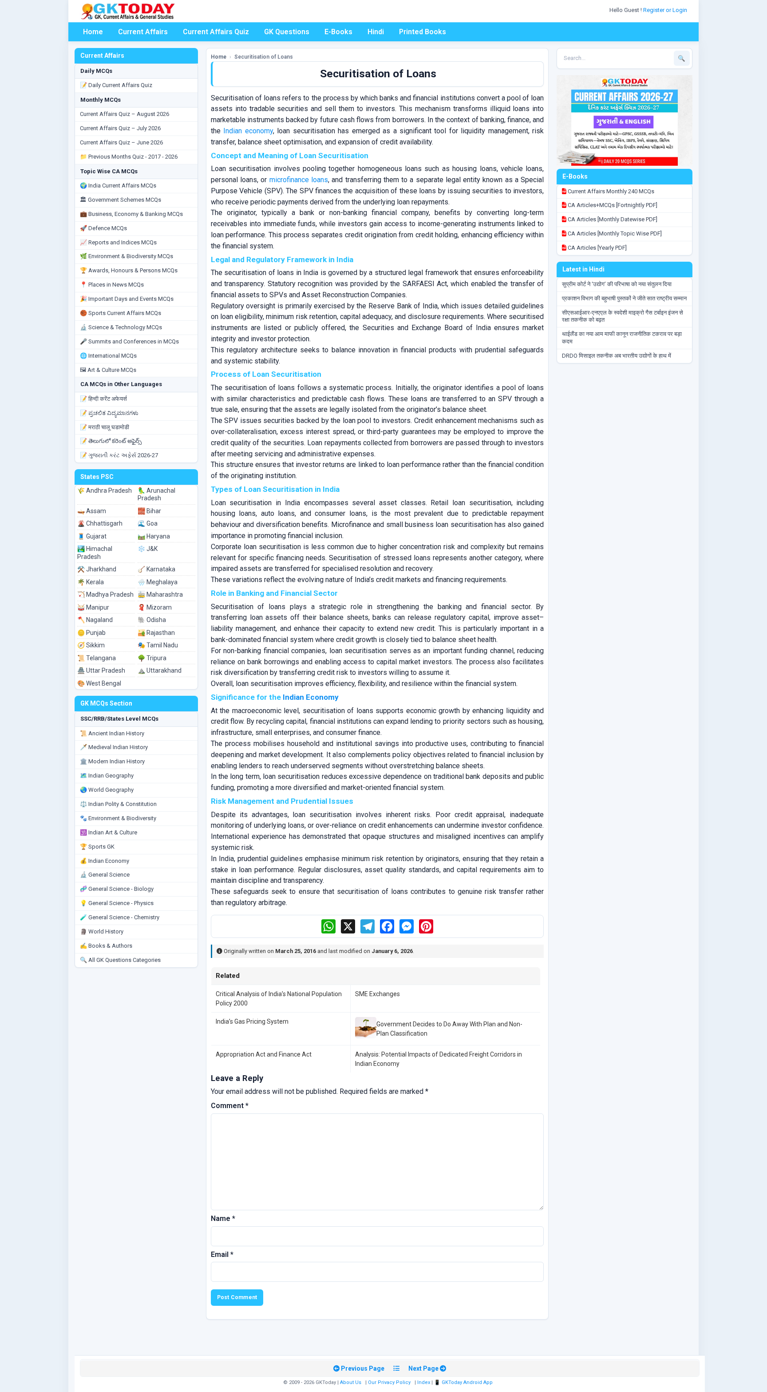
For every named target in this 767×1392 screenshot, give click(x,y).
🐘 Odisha (152, 619)
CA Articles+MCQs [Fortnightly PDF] (611, 205)
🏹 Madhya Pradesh (105, 594)
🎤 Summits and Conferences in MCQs (129, 341)
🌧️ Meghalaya (158, 582)
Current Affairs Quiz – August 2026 (124, 114)
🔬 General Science (105, 874)
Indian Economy (311, 697)
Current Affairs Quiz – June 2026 (121, 142)
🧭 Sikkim (91, 645)
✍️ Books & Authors (106, 945)
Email (222, 1254)
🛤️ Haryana (154, 536)
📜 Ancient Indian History (112, 733)
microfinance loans (298, 179)
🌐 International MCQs (108, 355)
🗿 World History (101, 931)
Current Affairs (143, 32)
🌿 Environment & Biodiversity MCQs (126, 256)
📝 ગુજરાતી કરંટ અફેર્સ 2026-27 (119, 455)
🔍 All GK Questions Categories (120, 960)
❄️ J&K (148, 548)
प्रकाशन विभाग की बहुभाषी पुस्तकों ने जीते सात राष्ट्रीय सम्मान (624, 298)
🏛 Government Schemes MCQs (120, 199)
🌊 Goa (148, 523)
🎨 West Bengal (99, 683)
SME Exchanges (377, 993)
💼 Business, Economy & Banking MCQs (131, 214)
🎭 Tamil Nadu (158, 645)
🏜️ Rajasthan (156, 632)
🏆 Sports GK (97, 846)
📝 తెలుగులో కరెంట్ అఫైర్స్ (111, 441)
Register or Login (665, 10)
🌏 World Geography (107, 789)
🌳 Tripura (152, 658)
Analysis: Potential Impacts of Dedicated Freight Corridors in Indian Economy (438, 1059)
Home (93, 32)
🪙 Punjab (91, 632)
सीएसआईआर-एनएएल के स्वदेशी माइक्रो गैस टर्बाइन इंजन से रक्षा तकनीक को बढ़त (622, 316)
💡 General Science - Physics (117, 903)
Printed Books (422, 32)
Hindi (376, 32)
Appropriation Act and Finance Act (264, 1054)
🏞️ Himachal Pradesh (94, 552)
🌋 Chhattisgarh (100, 523)
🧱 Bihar (149, 511)
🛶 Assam (91, 511)
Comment (230, 1105)
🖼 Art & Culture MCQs (108, 370)
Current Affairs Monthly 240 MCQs (610, 191)
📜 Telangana (96, 658)
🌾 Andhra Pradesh (104, 490)
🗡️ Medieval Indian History (114, 747)
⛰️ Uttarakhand (160, 670)
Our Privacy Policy (389, 1382)
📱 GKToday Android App (464, 1382)
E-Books (338, 32)
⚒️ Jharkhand (96, 569)
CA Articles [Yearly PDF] (596, 247)
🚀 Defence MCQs (103, 228)
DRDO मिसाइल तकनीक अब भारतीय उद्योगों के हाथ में (616, 355)
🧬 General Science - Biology (117, 888)
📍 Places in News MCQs (112, 284)
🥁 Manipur (93, 607)
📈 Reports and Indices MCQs (118, 242)
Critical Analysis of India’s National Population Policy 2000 (279, 998)
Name (223, 1218)
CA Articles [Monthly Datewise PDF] (611, 219)
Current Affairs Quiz (216, 32)
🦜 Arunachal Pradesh (156, 494)
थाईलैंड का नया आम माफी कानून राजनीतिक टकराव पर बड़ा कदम (622, 338)
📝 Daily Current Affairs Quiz (116, 85)
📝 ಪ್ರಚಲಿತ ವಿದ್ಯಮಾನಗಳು (109, 413)
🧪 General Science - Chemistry (119, 917)
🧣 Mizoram (155, 607)
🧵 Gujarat (92, 536)
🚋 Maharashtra (160, 594)
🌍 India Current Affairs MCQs (118, 185)
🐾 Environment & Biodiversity (118, 818)
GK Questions (286, 32)
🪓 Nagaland (95, 619)
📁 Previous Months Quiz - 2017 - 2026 (129, 156)
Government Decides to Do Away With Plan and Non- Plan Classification (449, 1029)
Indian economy (248, 131)
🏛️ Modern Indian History (112, 761)
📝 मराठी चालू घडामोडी (104, 427)
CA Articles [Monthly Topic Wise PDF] (614, 233)
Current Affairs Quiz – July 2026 (120, 128)
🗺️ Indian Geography (107, 775)
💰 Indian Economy (104, 861)
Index (423, 1382)
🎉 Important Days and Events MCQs (127, 298)
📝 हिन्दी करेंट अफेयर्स (103, 398)
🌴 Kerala (90, 582)
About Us (350, 1382)
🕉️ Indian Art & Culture (108, 832)
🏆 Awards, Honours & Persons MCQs (129, 270)
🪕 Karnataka (156, 569)
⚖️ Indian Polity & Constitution (118, 804)
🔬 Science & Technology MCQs (121, 327)
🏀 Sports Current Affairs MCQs (120, 313)
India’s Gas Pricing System (252, 1021)
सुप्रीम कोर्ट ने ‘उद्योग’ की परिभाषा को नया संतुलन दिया (617, 284)
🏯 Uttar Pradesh (101, 670)
